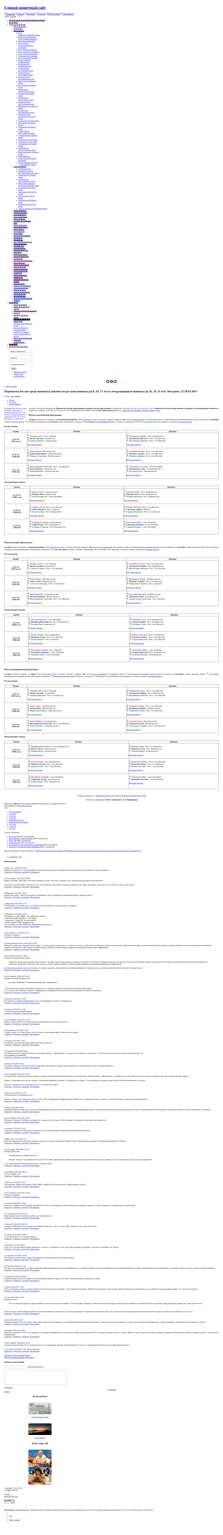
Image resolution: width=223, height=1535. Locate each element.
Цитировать (34, 872)
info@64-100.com (11, 1496)
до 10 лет (12, 826)
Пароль (14, 358)
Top (10, 1516)
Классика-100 (14, 843)
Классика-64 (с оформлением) (21, 839)
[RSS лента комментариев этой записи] (16, 861)
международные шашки (18, 822)
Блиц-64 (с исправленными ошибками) (24, 847)
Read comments (15, 404)
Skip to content (11, 386)
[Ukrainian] (67, 13)
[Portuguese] (53, 13)
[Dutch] (19, 13)
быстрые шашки (148, 410)
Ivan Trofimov (15, 396)
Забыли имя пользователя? (19, 375)
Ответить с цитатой (21, 872)
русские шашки (15, 812)
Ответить (8, 872)
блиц (158, 410)
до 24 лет (12, 814)
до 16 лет (12, 816)
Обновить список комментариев (17, 1355)
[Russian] (9, 13)
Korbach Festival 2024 (40, 1417)
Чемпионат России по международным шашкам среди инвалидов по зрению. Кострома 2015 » (104, 851)
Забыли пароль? (20, 372)
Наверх (7, 1392)
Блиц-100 (12, 841)
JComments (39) (15, 857)
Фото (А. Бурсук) (86, 796)
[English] (30, 13)
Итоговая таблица (185, 422)
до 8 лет (12, 829)
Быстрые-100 (14, 836)
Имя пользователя (18, 351)
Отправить (8, 1388)
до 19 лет (12, 818)
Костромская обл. (25, 806)
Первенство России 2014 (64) (107, 796)
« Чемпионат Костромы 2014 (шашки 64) (50, 851)
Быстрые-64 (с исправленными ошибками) (26, 845)
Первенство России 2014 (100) (134, 796)
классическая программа (131, 410)
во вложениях (139, 420)
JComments (111, 1390)
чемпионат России (16, 820)
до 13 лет (12, 824)
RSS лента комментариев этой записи (19, 1358)
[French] (40, 13)
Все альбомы (40, 1438)
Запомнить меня (17, 364)
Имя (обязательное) (35, 1367)
